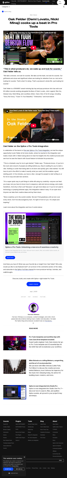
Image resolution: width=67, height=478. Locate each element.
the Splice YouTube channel (24, 269)
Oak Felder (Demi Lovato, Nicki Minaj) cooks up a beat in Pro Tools (33, 22)
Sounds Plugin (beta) (32, 424)
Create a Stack (6, 426)
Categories (5, 6)
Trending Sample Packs (8, 443)
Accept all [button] (8, 469)
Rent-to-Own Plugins (34, 1)
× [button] (24, 457)
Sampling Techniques (45, 432)
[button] (14, 473)
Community (45, 1)
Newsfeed (42, 435)
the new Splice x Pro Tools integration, (37, 150)
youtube (43, 296)
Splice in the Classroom (58, 443)
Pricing (13, 4)
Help (49, 468)
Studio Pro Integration (33, 435)
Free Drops (42, 437)
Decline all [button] (19, 469)
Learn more (33, 284)
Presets (5, 437)
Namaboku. (48, 321)
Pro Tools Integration (32, 437)
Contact (44, 468)
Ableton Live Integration (33, 440)
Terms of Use (28, 468)
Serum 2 (17, 440)
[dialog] (14, 465)
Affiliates (54, 451)
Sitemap (53, 468)
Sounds (13, 1)
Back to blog (7, 11)
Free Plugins (18, 435)
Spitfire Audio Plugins (20, 437)
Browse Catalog (6, 429)
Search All (5, 424)
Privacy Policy (35, 468)
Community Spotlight (57, 448)
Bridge (29, 432)
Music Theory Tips (44, 429)
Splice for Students (57, 445)
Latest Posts (43, 424)
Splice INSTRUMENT (20, 424)
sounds (35, 296)
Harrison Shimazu (33, 314)
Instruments (5, 432)
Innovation (55, 437)
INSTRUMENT (22, 1)
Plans (54, 440)
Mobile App (30, 429)
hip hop (23, 296)
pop (29, 296)
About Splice (55, 424)
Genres (5, 435)
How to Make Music (44, 426)
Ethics (54, 435)
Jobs (40, 468)
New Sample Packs (7, 440)
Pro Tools (33, 15)
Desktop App (31, 426)
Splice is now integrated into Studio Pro (43, 386)
